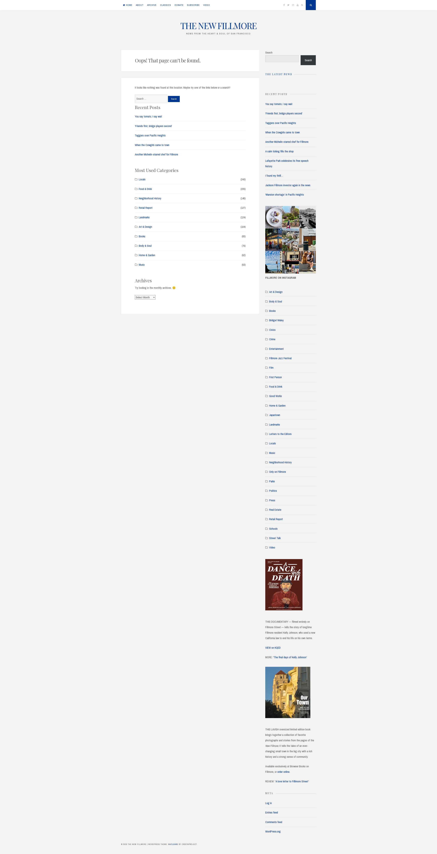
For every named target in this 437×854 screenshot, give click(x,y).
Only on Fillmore (277, 472)
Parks (272, 481)
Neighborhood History (150, 198)
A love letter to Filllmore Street (292, 781)
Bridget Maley (276, 320)
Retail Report (145, 208)
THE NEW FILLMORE (218, 25)
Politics (273, 491)
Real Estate (275, 510)
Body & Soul (145, 246)
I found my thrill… (274, 175)
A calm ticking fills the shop (279, 151)
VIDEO (206, 5)
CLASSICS (165, 5)
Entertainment (276, 349)
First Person (275, 377)
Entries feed (271, 812)
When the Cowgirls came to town (152, 145)
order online (283, 772)
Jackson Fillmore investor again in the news (287, 185)
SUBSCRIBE (193, 5)
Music (142, 265)
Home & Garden (147, 255)
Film (271, 367)
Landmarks (144, 217)
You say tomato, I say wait (148, 116)
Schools (273, 529)
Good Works (275, 396)
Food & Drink (145, 189)
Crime (272, 339)
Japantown (274, 415)
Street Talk (275, 538)
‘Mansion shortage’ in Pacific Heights (284, 194)
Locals (142, 179)
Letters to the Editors (280, 434)
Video (272, 547)
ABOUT (140, 5)
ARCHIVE (152, 5)
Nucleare (173, 844)
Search (268, 52)
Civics (272, 330)
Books (142, 236)
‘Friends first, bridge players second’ (153, 126)
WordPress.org (273, 831)
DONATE (179, 5)
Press (272, 500)
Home (129, 5)
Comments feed (273, 822)
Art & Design (145, 227)
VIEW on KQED (273, 648)
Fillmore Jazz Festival (280, 358)
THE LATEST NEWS (278, 74)
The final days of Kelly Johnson (290, 657)
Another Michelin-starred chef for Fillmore (156, 154)
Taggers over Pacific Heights (150, 135)
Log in (268, 803)
